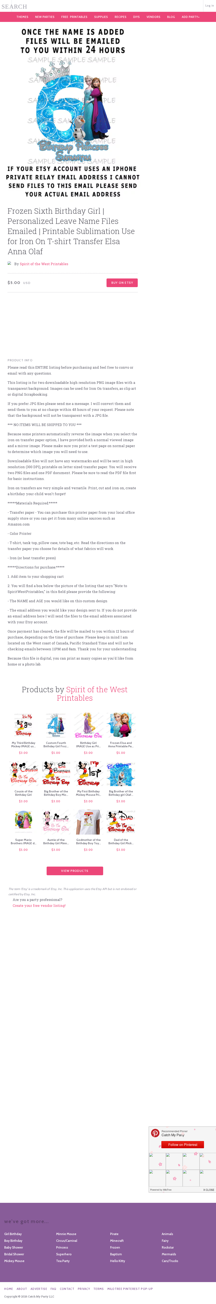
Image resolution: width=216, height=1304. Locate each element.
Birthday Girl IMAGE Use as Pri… (88, 744)
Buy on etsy (122, 283)
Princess (62, 1247)
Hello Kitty (117, 1261)
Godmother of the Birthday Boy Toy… (88, 841)
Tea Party (63, 1261)
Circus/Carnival (66, 1241)
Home (8, 1289)
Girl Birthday (13, 1234)
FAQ (54, 1289)
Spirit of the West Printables (44, 264)
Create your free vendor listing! (39, 905)
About (22, 1289)
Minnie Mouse (66, 1234)
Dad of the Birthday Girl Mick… (121, 841)
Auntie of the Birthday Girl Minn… (56, 841)
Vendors (154, 17)
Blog (171, 17)
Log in (209, 5)
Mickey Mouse (14, 1261)
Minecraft (117, 1241)
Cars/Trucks (170, 1261)
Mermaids (169, 1254)
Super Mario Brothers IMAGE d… (23, 841)
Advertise (39, 1289)
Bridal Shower (14, 1254)
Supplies (101, 17)
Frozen (115, 1247)
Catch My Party (108, 6)
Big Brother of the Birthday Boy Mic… (56, 793)
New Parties (45, 17)
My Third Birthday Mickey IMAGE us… (23, 744)
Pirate (114, 1234)
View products (74, 871)
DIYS (136, 17)
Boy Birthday (13, 1241)
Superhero (64, 1254)
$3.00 (23, 752)
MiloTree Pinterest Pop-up (130, 1289)
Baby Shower (13, 1247)
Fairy (165, 1241)
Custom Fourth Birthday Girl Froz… (56, 744)
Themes (22, 17)
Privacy (84, 1289)
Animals (167, 1234)
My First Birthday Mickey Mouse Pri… (88, 793)
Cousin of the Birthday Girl (23, 793)
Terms (98, 1289)
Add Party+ (191, 17)
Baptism (116, 1254)
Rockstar (168, 1247)
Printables (74, 17)
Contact (67, 1289)
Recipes (121, 17)
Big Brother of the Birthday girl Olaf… (121, 793)
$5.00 (56, 752)
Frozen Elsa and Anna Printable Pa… (121, 744)
